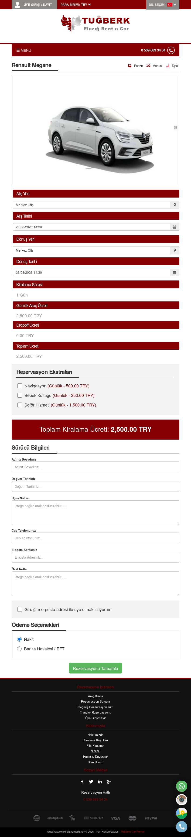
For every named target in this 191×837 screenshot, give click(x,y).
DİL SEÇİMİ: (157, 5)
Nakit (29, 639)
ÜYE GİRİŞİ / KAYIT (38, 5)
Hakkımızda (95, 735)
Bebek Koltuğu (59, 395)
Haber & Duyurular (95, 757)
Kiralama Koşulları (95, 740)
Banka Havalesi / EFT (44, 649)
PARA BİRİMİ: (70, 5)
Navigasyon (56, 386)
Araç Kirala (95, 696)
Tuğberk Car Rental (132, 831)
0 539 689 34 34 (153, 50)
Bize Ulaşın (95, 762)
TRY (131, 429)
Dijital (174, 66)
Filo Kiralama (95, 746)
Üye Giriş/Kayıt (95, 718)
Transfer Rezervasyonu (95, 712)
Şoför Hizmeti (60, 405)
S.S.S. (95, 751)
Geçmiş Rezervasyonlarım (95, 707)
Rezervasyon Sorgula (95, 701)
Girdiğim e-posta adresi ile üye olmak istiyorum (67, 609)
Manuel (157, 66)
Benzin (138, 66)
